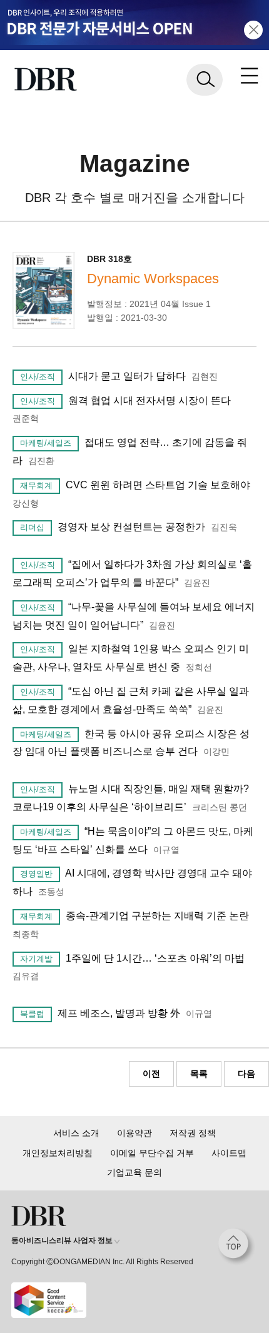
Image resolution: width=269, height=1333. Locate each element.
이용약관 (134, 1133)
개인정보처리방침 (58, 1153)
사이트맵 (228, 1153)
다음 (246, 1074)
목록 (199, 1074)
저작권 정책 (193, 1133)
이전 (151, 1074)
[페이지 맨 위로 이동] (236, 1246)
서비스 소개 (76, 1133)
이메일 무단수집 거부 (152, 1153)
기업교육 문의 (134, 1172)
